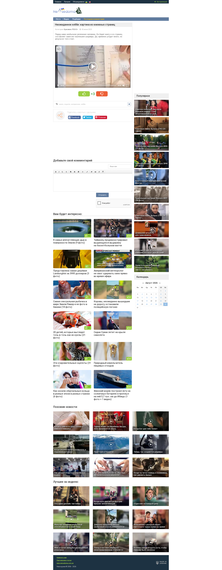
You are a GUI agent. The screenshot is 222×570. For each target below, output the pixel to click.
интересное (75, 104)
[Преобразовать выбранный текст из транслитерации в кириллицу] (99, 172)
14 (156, 297)
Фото (58, 19)
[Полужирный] (55, 172)
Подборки (76, 19)
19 (147, 301)
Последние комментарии (94, 19)
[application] (92, 66)
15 (161, 297)
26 (147, 304)
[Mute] (123, 85)
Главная (58, 2)
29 (161, 304)
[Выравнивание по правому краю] (78, 172)
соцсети (67, 104)
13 (151, 297)
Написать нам (62, 557)
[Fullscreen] (127, 85)
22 (161, 301)
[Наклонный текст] (59, 172)
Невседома (71, 12)
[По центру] (75, 172)
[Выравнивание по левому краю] (71, 172)
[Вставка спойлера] (103, 172)
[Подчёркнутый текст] (63, 172)
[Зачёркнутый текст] (66, 172)
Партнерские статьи (64, 560)
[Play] (58, 85)
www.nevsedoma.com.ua (65, 563)
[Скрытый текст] (92, 172)
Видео (66, 19)
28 (156, 304)
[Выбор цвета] (87, 172)
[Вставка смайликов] (83, 172)
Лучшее (67, 2)
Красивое (67, 29)
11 (142, 297)
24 (137, 304)
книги (61, 104)
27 (151, 304)
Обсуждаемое (78, 2)
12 (147, 297)
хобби (83, 104)
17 (137, 301)
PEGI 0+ (75, 29)
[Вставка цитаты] (95, 172)
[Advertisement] (92, 141)
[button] (92, 66)
